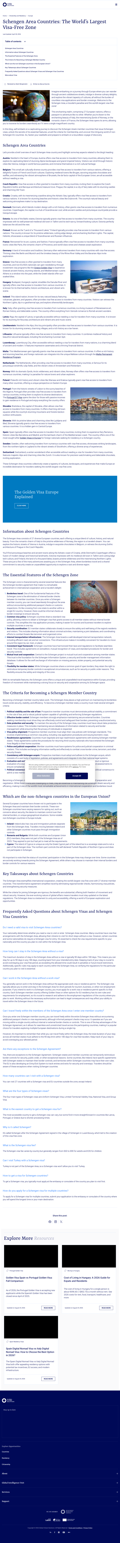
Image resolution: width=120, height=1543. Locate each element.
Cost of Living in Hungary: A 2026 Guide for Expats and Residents (87, 1279)
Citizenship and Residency (17, 16)
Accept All (76, 775)
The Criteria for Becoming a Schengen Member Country (25, 60)
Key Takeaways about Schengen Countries (20, 67)
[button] (49, 1221)
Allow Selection (43, 775)
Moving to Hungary (74, 1271)
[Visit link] (31, 1256)
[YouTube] (64, 1532)
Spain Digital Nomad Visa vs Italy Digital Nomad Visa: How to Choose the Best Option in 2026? (30, 1352)
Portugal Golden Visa (16, 1271)
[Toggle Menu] (116, 4)
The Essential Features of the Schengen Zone (21, 56)
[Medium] (69, 1532)
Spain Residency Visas (17, 1342)
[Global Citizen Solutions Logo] (8, 5)
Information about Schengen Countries (19, 52)
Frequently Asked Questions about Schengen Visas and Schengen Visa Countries (34, 71)
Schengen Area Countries (14, 48)
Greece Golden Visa (43, 267)
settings (76, 767)
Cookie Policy (54, 769)
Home (5, 16)
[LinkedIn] (50, 1532)
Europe (30, 16)
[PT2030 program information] (60, 1520)
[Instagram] (59, 1532)
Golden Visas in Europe (30, 437)
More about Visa (11, 75)
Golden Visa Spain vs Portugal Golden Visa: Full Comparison (29, 1279)
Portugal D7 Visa (14, 397)
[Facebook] (54, 1532)
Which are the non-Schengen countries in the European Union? (27, 63)
